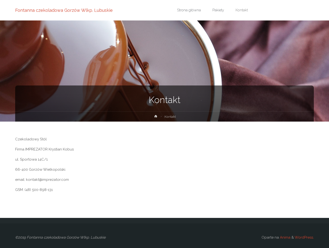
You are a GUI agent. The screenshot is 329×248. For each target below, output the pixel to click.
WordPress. (304, 237)
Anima (284, 237)
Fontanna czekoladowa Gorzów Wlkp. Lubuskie (64, 10)
